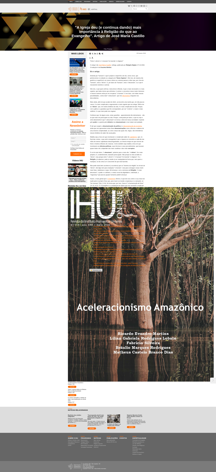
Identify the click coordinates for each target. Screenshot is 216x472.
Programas (87, 1)
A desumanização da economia (103, 247)
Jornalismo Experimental (100, 445)
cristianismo (111, 179)
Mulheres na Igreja (136, 454)
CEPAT (69, 445)
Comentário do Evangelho (138, 440)
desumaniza (126, 96)
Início (71, 1)
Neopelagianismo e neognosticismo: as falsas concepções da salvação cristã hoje (119, 265)
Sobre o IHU (78, 1)
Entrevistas (96, 442)
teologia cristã (94, 196)
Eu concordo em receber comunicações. (78, 145)
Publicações (103, 1)
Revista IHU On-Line (112, 442)
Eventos (111, 1)
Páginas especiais (98, 443)
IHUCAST (96, 447)
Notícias (95, 1)
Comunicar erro (96, 270)
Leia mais (72, 386)
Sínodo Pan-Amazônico (138, 452)
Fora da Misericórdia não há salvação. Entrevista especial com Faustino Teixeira (118, 256)
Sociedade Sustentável (86, 447)
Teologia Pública (85, 442)
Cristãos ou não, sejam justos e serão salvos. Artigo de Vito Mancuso (115, 254)
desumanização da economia (132, 126)
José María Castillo (105, 65)
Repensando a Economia (87, 445)
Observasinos (84, 440)
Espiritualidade (120, 1)
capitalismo (133, 137)
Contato (129, 1)
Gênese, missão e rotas (74, 440)
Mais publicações (111, 440)
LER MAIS (73, 74)
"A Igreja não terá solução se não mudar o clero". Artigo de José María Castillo (118, 235)
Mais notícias (97, 440)
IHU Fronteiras (84, 443)
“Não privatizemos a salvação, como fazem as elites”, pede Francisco (115, 263)
